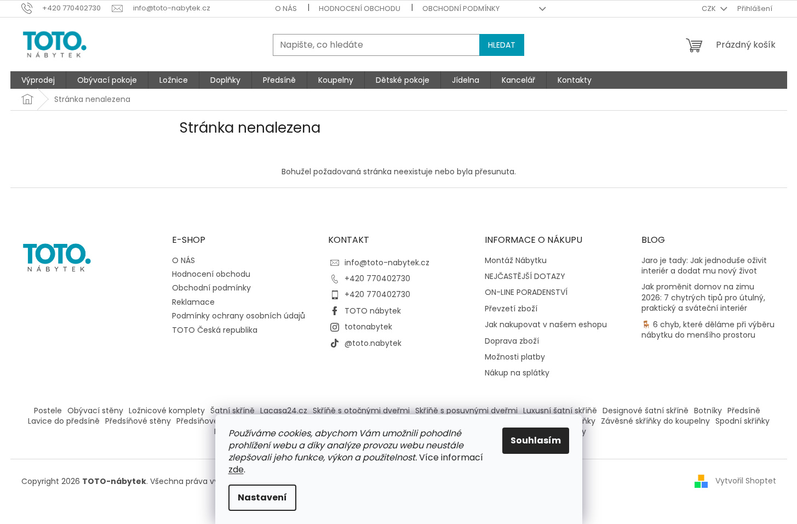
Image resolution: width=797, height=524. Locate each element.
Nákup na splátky (517, 373)
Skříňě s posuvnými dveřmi (466, 410)
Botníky (708, 410)
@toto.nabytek (373, 343)
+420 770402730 (377, 278)
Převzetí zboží (511, 309)
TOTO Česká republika (214, 329)
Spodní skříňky (742, 420)
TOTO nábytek (373, 310)
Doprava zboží (512, 341)
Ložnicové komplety (167, 410)
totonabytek (368, 326)
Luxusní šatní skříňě (560, 410)
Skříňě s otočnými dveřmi (361, 410)
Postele (48, 410)
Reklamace (193, 302)
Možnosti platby (515, 357)
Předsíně (743, 410)
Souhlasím (536, 440)
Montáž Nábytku (516, 260)
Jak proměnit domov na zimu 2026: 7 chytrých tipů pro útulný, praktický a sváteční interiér (703, 298)
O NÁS (286, 8)
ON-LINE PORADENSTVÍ (526, 292)
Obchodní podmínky (461, 8)
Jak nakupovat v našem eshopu (546, 325)
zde (236, 469)
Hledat (501, 44)
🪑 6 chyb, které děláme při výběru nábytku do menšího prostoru (708, 330)
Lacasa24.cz (283, 410)
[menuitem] (38, 80)
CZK (710, 8)
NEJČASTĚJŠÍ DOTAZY (525, 276)
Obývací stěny (95, 410)
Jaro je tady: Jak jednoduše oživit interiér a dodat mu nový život (704, 265)
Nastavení (262, 497)
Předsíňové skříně (209, 420)
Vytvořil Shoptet (745, 480)
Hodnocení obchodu (359, 8)
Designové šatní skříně (646, 410)
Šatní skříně (232, 410)
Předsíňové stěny (138, 420)
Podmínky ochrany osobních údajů (238, 315)
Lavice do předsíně (64, 420)
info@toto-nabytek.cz (387, 262)
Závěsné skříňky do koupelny (655, 420)
